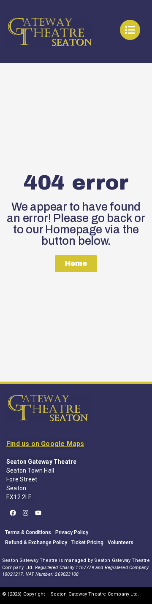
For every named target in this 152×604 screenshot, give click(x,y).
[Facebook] (12, 512)
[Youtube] (38, 512)
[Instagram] (25, 512)
